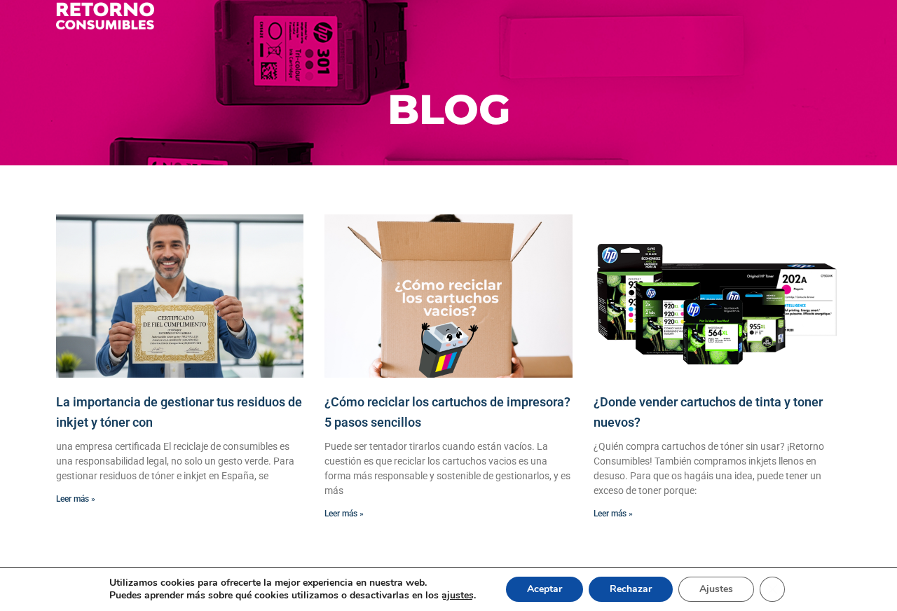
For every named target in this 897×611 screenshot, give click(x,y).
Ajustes (716, 589)
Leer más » (75, 499)
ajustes (457, 595)
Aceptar (544, 589)
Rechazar (631, 589)
